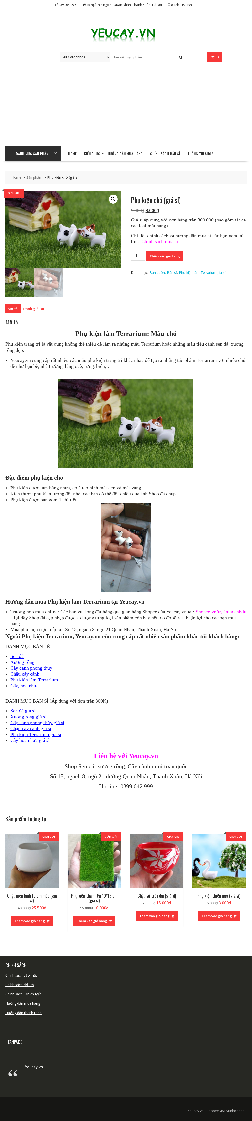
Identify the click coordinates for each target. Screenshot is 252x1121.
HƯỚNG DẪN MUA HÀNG (125, 153)
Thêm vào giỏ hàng (165, 256)
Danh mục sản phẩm (32, 153)
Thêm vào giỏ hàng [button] (30, 921)
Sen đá (17, 656)
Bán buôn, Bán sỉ (163, 272)
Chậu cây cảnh (24, 674)
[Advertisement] (126, 108)
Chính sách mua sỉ (160, 241)
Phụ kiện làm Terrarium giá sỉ (202, 272)
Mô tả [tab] (13, 308)
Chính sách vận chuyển (23, 994)
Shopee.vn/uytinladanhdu (221, 611)
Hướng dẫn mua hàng (22, 1003)
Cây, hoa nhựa (24, 685)
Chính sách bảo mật (21, 975)
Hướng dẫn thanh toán (23, 1012)
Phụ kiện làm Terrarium (34, 679)
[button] (113, 199)
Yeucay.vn (34, 1067)
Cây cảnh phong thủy (31, 668)
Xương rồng (22, 662)
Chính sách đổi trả (19, 984)
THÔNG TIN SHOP (200, 153)
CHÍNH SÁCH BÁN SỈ (165, 153)
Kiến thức (92, 153)
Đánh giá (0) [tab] (33, 308)
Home (72, 153)
